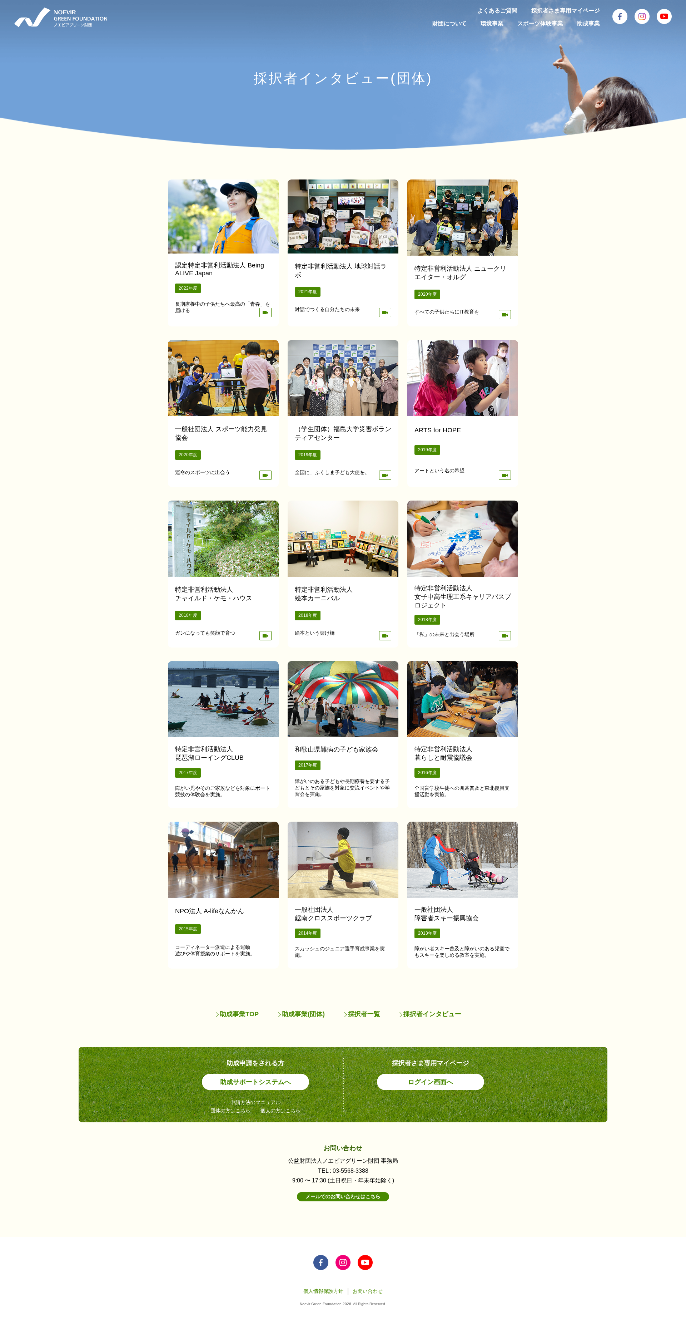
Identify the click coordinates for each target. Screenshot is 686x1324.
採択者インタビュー (432, 1014)
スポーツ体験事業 (540, 23)
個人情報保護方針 (323, 1291)
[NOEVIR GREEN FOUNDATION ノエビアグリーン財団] (60, 18)
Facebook (619, 16)
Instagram (642, 16)
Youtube (664, 16)
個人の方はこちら (280, 1110)
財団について (449, 23)
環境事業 (492, 23)
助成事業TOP (239, 1014)
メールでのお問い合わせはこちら (343, 1196)
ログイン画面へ (430, 1082)
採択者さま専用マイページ (565, 11)
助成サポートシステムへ (255, 1082)
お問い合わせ (368, 1291)
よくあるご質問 (497, 11)
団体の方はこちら (230, 1110)
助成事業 (588, 23)
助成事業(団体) (303, 1014)
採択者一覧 (364, 1014)
